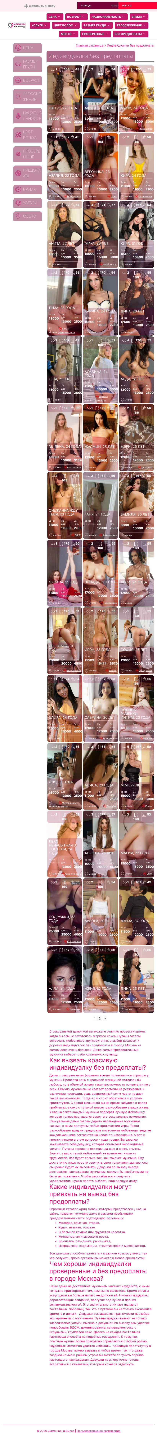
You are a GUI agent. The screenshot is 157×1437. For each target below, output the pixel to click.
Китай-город (110, 264)
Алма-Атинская (73, 873)
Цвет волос (63, 25)
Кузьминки (75, 1009)
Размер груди (94, 25)
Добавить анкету (41, 6)
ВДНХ (78, 535)
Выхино (113, 670)
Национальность (106, 17)
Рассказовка (110, 602)
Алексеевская (110, 535)
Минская (147, 738)
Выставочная (74, 467)
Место (66, 34)
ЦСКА (114, 196)
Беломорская (74, 670)
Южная (148, 806)
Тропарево (146, 467)
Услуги (37, 25)
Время (137, 17)
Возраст (74, 17)
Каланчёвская (145, 196)
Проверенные (93, 34)
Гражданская (145, 128)
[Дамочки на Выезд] (16, 25)
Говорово (112, 806)
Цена (52, 17)
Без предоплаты (128, 34)
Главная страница (89, 45)
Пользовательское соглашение (98, 1431)
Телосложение (129, 25)
